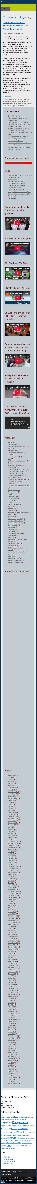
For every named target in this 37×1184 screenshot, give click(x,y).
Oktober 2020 (12, 920)
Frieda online (12, 198)
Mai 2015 (11, 1046)
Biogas (10, 448)
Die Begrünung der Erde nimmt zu (18, 137)
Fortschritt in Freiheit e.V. (15, 181)
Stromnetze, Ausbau (14, 544)
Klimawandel (13, 1138)
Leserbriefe (11, 510)
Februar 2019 (12, 961)
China (15, 1117)
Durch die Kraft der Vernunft (16, 183)
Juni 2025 (11, 804)
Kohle (10, 506)
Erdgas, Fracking (13, 477)
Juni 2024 (11, 829)
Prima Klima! (12, 196)
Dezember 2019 (13, 941)
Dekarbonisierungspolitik (15, 453)
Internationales (12, 496)
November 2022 (13, 868)
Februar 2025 (12, 812)
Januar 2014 (11, 1073)
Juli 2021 (11, 901)
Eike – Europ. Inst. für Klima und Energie (20, 175)
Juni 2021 (11, 903)
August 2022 (12, 874)
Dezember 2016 (13, 1013)
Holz (9, 494)
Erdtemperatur (6, 1126)
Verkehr (10, 554)
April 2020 (11, 932)
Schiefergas (4, 1143)
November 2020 (13, 918)
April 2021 (11, 908)
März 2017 (11, 1007)
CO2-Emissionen (27, 1117)
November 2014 (13, 1056)
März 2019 (11, 959)
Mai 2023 (11, 856)
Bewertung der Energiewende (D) (18, 446)
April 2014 (11, 1067)
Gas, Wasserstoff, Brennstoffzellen (14, 99)
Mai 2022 (11, 881)
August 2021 (12, 899)
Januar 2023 (11, 864)
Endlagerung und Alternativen (16, 461)
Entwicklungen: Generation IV (16, 475)
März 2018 (11, 984)
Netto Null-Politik (18, 1141)
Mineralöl (11, 517)
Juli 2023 (11, 852)
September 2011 (13, 1083)
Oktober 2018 (12, 970)
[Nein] (4, 1182)
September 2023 (13, 848)
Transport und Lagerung (10, 106)
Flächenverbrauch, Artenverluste (17, 479)
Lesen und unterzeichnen (15, 163)
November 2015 (13, 1038)
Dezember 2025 (13, 792)
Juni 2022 (11, 879)
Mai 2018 (11, 980)
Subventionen (29, 1143)
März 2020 (11, 934)
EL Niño (15, 1119)
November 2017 (13, 990)
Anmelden (7, 1157)
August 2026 (12, 775)
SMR (19, 1143)
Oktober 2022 (12, 870)
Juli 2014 (11, 1063)
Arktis (10, 442)
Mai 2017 (11, 1003)
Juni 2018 (11, 978)
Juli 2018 (11, 976)
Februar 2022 (12, 887)
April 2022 (11, 883)
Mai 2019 (11, 955)
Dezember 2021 (13, 891)
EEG (9, 459)
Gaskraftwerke (23, 1129)
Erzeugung (25, 101)
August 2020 (12, 924)
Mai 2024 (11, 831)
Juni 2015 (11, 1044)
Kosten (29, 104)
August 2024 (12, 825)
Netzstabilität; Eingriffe (15, 519)
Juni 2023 (11, 854)
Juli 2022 (11, 877)
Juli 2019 (11, 951)
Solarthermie (12, 535)
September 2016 (13, 1019)
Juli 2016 (11, 1023)
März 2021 (11, 910)
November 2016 (13, 1015)
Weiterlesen (7, 96)
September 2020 (13, 922)
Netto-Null (9, 1141)
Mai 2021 (11, 905)
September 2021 (13, 897)
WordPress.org (8, 1163)
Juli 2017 (11, 999)
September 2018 (13, 972)
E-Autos (11, 1119)
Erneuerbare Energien (28, 1125)
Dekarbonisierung (5, 1119)
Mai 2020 (11, 930)
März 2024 (11, 835)
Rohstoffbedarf (12, 529)
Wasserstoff (26, 1146)
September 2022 (13, 872)
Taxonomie (4, 1146)
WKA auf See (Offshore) (15, 562)
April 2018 (11, 982)
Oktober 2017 (12, 992)
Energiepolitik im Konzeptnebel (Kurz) (19, 194)
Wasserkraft (11, 556)
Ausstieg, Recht (13, 444)
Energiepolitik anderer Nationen (17, 469)
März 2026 (11, 786)
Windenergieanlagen (8, 1148)
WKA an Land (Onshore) (15, 560)
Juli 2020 (11, 926)
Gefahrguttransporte (14, 490)
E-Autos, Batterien (13, 457)
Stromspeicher (12, 546)
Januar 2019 (11, 963)
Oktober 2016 (12, 1017)
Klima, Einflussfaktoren (15, 504)
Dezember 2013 (13, 1075)
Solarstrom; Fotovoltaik (15, 533)
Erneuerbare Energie (16, 1125)
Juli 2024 (11, 827)
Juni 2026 (11, 779)
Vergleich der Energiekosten (16, 552)
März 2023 (11, 860)
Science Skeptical (13, 179)
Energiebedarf (12, 467)
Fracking (7, 1129)
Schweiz (15, 1143)
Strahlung (11, 537)
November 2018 (13, 968)
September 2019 (13, 947)
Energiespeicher (6, 1123)
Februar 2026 (12, 788)
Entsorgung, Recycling (14, 473)
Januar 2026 (11, 790)
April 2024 (11, 833)
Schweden (10, 1143)
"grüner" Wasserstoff (7, 1117)
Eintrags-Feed (8, 1159)
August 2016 (12, 1021)
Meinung (10, 515)
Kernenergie (11, 500)
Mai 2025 (11, 806)
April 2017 (11, 1005)
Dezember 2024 (13, 817)
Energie (10, 463)
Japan (21, 1132)
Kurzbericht (11, 508)
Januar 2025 (11, 814)
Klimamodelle (18, 1135)
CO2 (19, 1117)
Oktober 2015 (12, 1040)
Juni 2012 (11, 1079)
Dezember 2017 (13, 988)
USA (9, 1145)
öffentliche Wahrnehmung (15, 521)
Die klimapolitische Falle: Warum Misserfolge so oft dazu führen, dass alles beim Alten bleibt (19, 124)
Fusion (10, 484)
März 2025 (11, 810)
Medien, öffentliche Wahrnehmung (18, 512)
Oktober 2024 (12, 821)
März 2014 (11, 1069)
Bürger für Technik (13, 177)
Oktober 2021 (12, 895)
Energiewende (20, 1122)
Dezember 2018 (13, 965)
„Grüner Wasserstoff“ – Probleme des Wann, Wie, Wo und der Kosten (15, 25)
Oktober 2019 (12, 945)
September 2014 (13, 1059)
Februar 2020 (12, 937)
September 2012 (13, 1077)
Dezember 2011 (13, 1081)
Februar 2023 (12, 862)
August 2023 (12, 850)
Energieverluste (16, 101)
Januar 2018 (11, 986)
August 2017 (12, 996)
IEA (14, 1132)
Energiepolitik (22, 1119)
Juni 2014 (11, 1065)
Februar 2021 (12, 912)
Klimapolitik (4, 1138)
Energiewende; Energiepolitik (17, 471)
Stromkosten (24, 1143)
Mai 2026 (11, 781)
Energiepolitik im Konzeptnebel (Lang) (19, 192)
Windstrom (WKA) (13, 558)
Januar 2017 (11, 1011)
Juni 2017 (11, 1001)
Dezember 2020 (13, 916)
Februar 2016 (12, 1032)
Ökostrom (11, 527)
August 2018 (12, 974)
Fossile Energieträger (14, 481)
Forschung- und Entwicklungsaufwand (14, 104)
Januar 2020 (11, 939)
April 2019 (11, 957)
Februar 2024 (12, 837)
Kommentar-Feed (9, 1161)
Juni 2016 (11, 1025)
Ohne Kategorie (12, 525)
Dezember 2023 (13, 841)
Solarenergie (12, 531)
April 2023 (11, 858)
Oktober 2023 (12, 846)
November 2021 (13, 893)
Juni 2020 (11, 928)
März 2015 (11, 1050)
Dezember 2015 (13, 1036)
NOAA (25, 1140)
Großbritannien (6, 1132)
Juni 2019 (11, 953)
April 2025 (11, 808)
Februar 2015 (12, 1052)
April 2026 (11, 783)
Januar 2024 (11, 839)
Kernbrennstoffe (13, 498)
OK (2, 1182)
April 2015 (11, 1048)
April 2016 (11, 1030)
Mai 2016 (11, 1028)
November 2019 (13, 943)
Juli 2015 (11, 1042)
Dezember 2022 (13, 866)
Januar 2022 (11, 889)
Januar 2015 (11, 1054)
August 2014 (12, 1061)
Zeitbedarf (21, 106)
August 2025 (12, 800)
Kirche (10, 502)
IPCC (17, 1132)
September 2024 (13, 823)
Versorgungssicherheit (17, 1145)
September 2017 (13, 994)
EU (2, 1128)
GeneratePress (6, 1174)
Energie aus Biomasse (15, 465)
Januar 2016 (11, 1034)
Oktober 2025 (12, 796)
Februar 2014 (12, 1071)
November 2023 (13, 843)
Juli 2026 (11, 777)
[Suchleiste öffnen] (3, 5)
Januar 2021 (11, 914)
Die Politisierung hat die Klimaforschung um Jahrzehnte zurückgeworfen (17, 118)
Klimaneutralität (26, 1135)
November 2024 (13, 819)
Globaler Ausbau (13, 492)
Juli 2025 (11, 802)
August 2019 (12, 949)
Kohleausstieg (22, 1138)
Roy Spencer (30, 1140)
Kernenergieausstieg (8, 1135)
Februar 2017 (12, 1009)
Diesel (10, 455)
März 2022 (11, 885)
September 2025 (13, 798)
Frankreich (14, 1129)
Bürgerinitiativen (13, 450)
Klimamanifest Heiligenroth (16, 190)
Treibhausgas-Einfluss (15, 548)
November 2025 (13, 794)
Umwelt (10, 550)
